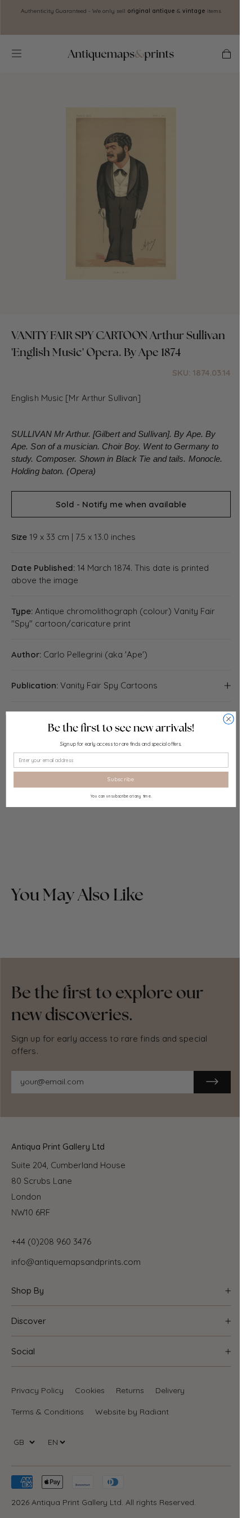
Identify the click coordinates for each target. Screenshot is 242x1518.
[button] (121, 727)
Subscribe (121, 779)
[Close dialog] (228, 719)
